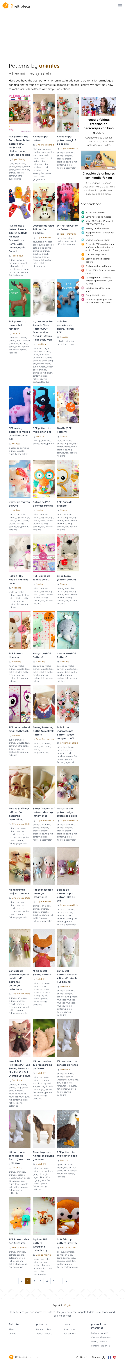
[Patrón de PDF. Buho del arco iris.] (44, 479)
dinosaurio (14, 448)
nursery (42, 366)
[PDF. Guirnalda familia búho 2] (44, 553)
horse (71, 344)
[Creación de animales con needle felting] (98, 160)
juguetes (37, 1268)
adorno (48, 357)
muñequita (38, 995)
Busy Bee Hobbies (45, 739)
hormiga (37, 440)
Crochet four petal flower (98, 240)
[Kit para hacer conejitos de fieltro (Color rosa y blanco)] (19, 1129)
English (68, 1305)
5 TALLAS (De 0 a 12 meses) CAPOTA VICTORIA (99, 222)
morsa (47, 351)
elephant (37, 149)
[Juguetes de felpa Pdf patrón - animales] (44, 202)
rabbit (74, 996)
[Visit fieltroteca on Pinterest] (114, 1357)
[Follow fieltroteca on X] (103, 1357)
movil (47, 363)
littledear (45, 382)
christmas (13, 343)
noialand (61, 455)
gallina (12, 166)
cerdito (36, 152)
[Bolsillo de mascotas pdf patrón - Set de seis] (68, 866)
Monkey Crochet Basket (97, 228)
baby (11, 266)
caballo (19, 166)
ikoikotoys (18, 275)
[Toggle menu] (120, 5)
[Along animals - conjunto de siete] (19, 866)
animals (43, 161)
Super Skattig (18, 159)
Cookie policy (82, 1357)
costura (71, 244)
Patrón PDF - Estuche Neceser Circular (100, 272)
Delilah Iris (41, 979)
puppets (20, 260)
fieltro (19, 175)
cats (51, 158)
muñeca (37, 992)
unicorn (12, 514)
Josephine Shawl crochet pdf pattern (100, 234)
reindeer (26, 340)
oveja (17, 163)
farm (50, 1171)
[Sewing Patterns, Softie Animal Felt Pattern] (44, 704)
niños (59, 244)
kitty (18, 1087)
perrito (50, 152)
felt (42, 173)
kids (17, 266)
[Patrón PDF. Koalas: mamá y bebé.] (19, 553)
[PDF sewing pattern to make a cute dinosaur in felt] (19, 405)
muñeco (47, 989)
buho (35, 514)
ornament (44, 354)
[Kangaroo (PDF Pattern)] (44, 630)
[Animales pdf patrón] (44, 113)
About (12, 1329)
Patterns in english (100, 1333)
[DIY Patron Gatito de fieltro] (68, 202)
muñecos (37, 989)
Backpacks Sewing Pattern (98, 266)
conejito (44, 158)
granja (36, 1174)
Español (57, 1305)
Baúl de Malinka (19, 1247)
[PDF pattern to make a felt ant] (44, 405)
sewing (36, 173)
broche (60, 449)
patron (12, 175)
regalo (45, 1086)
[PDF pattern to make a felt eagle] (68, 1129)
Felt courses (70, 1333)
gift (44, 241)
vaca (11, 163)
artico (35, 354)
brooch (45, 167)
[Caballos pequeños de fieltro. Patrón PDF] (68, 298)
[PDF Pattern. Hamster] (19, 630)
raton (11, 666)
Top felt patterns (44, 1333)
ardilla (36, 1265)
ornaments (38, 357)
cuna (35, 366)
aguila (60, 1164)
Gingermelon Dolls (45, 144)
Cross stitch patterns (101, 1337)
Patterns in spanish (100, 1345)
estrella (12, 1254)
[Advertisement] (62, 34)
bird (18, 272)
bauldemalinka (16, 1267)
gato (66, 241)
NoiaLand (64, 436)
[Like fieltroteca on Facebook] (109, 1357)
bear (41, 155)
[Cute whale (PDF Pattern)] (68, 630)
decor (50, 366)
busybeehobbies (41, 752)
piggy (43, 152)
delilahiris (37, 1004)
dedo (44, 360)
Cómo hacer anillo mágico (98, 216)
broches (37, 167)
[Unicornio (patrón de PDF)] (19, 479)
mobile (40, 363)
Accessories (69, 1329)
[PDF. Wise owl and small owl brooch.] (19, 704)
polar (35, 351)
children (23, 266)
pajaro (60, 1167)
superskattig (15, 178)
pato (23, 163)
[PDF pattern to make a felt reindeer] (19, 298)
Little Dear (41, 344)
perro (18, 169)
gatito (36, 161)
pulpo (11, 1257)
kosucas (13, 352)
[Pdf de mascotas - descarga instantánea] (44, 866)
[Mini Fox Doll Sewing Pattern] (44, 948)
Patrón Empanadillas (95, 212)
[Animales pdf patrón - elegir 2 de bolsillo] (68, 113)
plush (18, 346)
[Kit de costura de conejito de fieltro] (68, 1038)
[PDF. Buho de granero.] (68, 479)
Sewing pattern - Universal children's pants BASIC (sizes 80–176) (100, 280)
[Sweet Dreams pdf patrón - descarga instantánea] (44, 785)
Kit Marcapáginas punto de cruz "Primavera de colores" (99, 301)
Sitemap (96, 1357)
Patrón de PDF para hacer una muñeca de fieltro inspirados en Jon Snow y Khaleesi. (100, 247)
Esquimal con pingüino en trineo (98, 289)
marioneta (14, 263)
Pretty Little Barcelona (96, 295)
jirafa (59, 440)
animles (25, 169)
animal (12, 172)
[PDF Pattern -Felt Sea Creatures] (19, 1216)
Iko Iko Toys (17, 255)
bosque (45, 1080)
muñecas (46, 992)
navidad (23, 343)
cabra (27, 166)
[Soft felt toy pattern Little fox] (68, 1216)
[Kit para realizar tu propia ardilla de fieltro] (44, 1038)
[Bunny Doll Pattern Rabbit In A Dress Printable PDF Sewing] (68, 948)
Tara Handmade (68, 233)
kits (34, 1086)
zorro (35, 155)
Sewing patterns (99, 1341)
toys (11, 269)
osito (47, 155)
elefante (47, 149)
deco (35, 369)
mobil (18, 1257)
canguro (37, 666)
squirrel (47, 1083)
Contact (12, 1333)
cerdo (11, 169)
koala (11, 592)
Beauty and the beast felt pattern (98, 260)
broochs (37, 170)
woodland (37, 1083)
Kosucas (16, 333)
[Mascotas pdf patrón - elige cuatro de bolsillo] (68, 785)
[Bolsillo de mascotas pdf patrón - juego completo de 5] (68, 704)
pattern (20, 172)
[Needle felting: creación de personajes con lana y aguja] (98, 106)
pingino (46, 348)
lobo (41, 351)
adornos (37, 360)
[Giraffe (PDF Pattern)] (68, 405)
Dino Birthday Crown (96, 254)
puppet (23, 263)
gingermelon (39, 179)
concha (20, 1254)
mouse (12, 272)
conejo (60, 996)
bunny (36, 158)
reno (18, 340)
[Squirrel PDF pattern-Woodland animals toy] (44, 1216)
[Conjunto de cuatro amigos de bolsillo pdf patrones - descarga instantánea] (19, 948)
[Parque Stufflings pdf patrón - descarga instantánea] (19, 785)
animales (37, 164)
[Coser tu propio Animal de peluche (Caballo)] (44, 1129)
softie (11, 346)
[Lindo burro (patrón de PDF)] (68, 553)
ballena (60, 666)
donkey (60, 588)
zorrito (50, 986)
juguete (18, 269)
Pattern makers (43, 1329)
